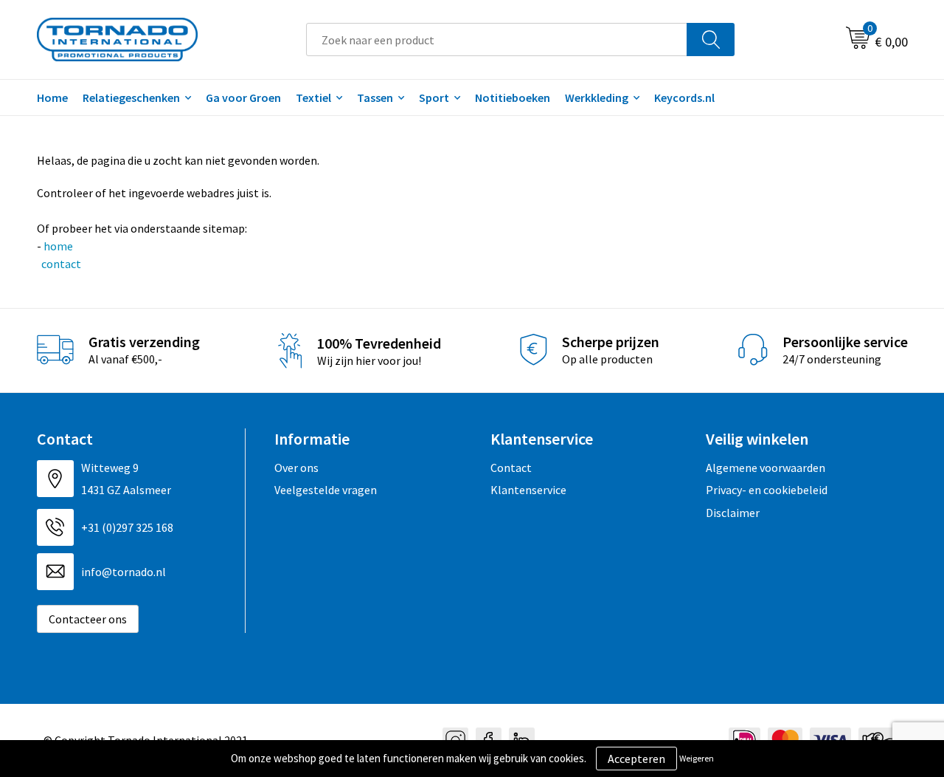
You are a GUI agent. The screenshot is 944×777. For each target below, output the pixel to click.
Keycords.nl (684, 97)
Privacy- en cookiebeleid (766, 489)
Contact (511, 467)
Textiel (313, 97)
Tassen (375, 97)
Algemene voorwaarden (765, 467)
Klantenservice (528, 489)
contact (60, 263)
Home (52, 97)
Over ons (296, 467)
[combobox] (496, 39)
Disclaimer (733, 512)
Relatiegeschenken (131, 97)
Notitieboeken (512, 97)
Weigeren (696, 758)
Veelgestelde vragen (325, 489)
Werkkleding (596, 97)
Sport (434, 97)
